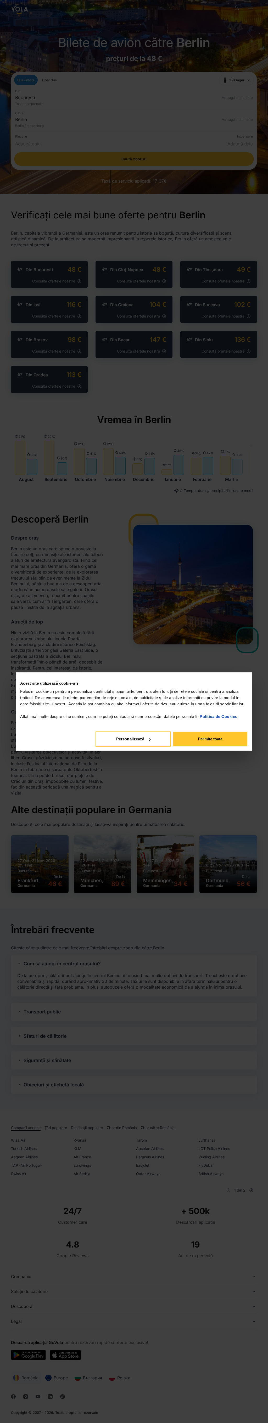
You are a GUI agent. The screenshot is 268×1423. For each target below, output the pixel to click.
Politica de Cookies (218, 716)
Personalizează (130, 739)
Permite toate (210, 739)
